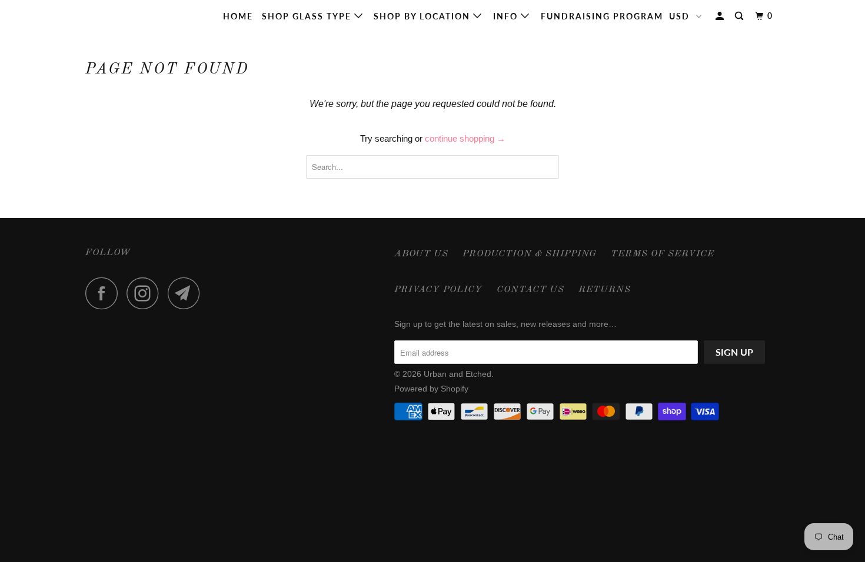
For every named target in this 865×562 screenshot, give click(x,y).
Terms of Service (662, 254)
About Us (421, 254)
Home (238, 16)
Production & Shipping (530, 254)
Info (507, 16)
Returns (604, 290)
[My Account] (721, 16)
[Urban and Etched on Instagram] (146, 293)
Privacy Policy (438, 290)
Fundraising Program (602, 16)
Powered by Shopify (431, 388)
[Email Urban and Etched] (187, 293)
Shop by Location (423, 16)
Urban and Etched (457, 374)
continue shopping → (465, 138)
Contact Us (530, 290)
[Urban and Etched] (145, 16)
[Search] (740, 16)
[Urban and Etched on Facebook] (104, 293)
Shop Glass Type (308, 16)
